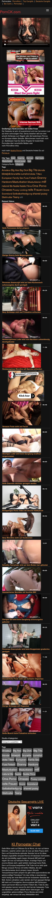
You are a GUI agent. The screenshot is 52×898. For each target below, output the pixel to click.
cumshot (25, 174)
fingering (21, 158)
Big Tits (33, 170)
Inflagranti (19, 164)
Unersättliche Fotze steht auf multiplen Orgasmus (22, 678)
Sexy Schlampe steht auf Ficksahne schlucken (21, 312)
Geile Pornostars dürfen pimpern (15, 228)
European (7, 178)
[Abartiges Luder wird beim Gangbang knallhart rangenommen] (26, 440)
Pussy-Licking (20, 189)
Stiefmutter (7, 197)
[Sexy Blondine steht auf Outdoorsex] (26, 524)
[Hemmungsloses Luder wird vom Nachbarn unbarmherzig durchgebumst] (26, 326)
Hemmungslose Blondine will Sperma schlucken (22, 369)
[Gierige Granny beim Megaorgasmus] (26, 242)
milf (44, 181)
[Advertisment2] (26, 112)
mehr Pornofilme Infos (10, 145)
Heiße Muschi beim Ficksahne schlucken (19, 733)
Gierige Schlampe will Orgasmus (15, 706)
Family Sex (18, 177)
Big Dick (24, 170)
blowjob (6, 174)
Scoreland (7, 193)
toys (29, 161)
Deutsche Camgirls (43, 1)
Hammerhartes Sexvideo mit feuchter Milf (19, 592)
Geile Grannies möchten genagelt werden (19, 483)
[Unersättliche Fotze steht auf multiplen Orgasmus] (26, 665)
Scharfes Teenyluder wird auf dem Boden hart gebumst (25, 565)
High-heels (39, 158)
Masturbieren (34, 181)
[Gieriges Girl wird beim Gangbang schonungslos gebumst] (26, 606)
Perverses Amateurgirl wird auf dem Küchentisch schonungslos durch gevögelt (22, 283)
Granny (41, 178)
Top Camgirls (28, 1)
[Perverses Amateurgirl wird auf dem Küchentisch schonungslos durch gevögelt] (26, 269)
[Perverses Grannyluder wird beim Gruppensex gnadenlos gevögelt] (26, 636)
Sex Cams (8, 3)
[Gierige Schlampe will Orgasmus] (26, 693)
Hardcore (7, 181)
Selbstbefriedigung (22, 193)
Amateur (6, 170)
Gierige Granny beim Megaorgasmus (17, 255)
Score (46, 189)
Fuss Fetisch (30, 177)
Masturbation (7, 161)
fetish (13, 158)
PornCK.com (10, 11)
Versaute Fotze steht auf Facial (15, 426)
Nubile (16, 185)
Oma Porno (39, 186)
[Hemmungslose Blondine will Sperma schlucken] (26, 356)
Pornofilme (16, 1)
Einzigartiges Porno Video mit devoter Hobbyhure (22, 510)
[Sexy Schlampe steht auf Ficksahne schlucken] (26, 299)
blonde (41, 170)
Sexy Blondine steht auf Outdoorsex (17, 537)
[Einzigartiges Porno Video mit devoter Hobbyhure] (26, 497)
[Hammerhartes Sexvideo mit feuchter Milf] (26, 579)
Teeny (16, 197)
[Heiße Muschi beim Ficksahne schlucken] (26, 720)
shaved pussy (20, 161)
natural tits (7, 186)
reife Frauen (35, 189)
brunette (15, 174)
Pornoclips (18, 3)
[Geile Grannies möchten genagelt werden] (26, 470)
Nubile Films (26, 185)
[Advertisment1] (26, 80)
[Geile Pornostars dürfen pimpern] (26, 215)
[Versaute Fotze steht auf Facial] (26, 413)
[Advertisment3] (26, 386)
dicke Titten (36, 173)
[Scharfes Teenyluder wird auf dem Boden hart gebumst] (26, 552)
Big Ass (15, 170)
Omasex (7, 189)
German (30, 158)
